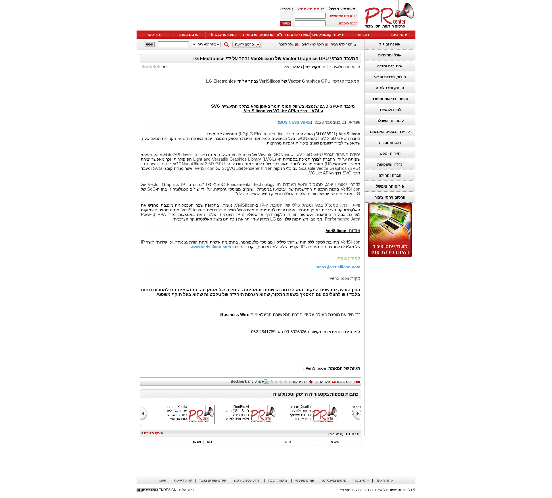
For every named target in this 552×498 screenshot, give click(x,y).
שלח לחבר (286, 44)
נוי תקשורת (315, 66)
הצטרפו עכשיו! (223, 35)
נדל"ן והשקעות (389, 164)
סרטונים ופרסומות (258, 35)
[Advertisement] (205, 16)
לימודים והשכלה (390, 121)
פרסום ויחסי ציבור (390, 197)
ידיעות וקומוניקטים (328, 35)
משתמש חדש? (341, 9)
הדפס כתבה (346, 382)
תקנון (162, 480)
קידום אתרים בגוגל (213, 480)
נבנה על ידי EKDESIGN (176, 490)
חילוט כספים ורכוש (247, 480)
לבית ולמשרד (390, 110)
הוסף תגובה (153, 433)
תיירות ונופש (389, 153)
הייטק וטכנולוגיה (390, 88)
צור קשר (154, 35)
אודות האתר (385, 480)
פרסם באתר (188, 35)
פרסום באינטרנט (334, 480)
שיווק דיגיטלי (183, 480)
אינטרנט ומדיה (389, 66)
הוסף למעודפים (313, 44)
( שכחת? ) (286, 9)
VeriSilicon (315, 368)
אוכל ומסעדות (390, 55)
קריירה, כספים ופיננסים (390, 132)
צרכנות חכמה (278, 480)
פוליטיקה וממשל (390, 186)
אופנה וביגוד (389, 44)
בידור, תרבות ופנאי (390, 77)
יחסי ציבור (398, 35)
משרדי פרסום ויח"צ (293, 35)
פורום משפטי (304, 480)
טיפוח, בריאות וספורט (389, 99)
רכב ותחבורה (390, 142)
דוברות (363, 35)
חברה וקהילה (390, 175)
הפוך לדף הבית (341, 44)
